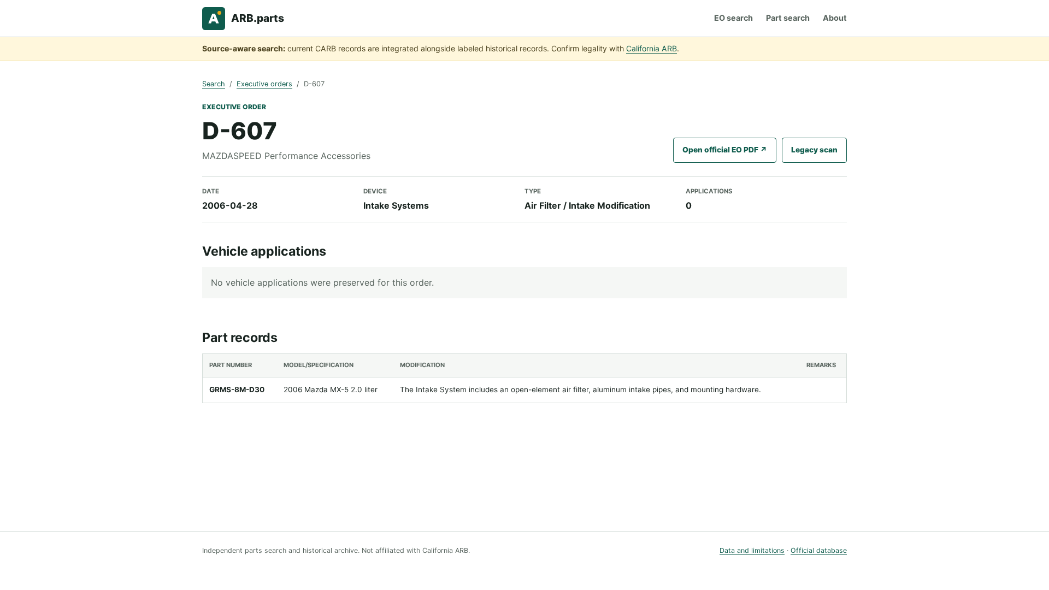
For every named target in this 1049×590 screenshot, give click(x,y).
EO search (733, 17)
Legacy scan (814, 149)
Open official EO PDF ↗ (724, 149)
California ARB (651, 48)
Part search (788, 17)
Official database (819, 550)
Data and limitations (752, 550)
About (835, 17)
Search (213, 84)
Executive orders (264, 84)
